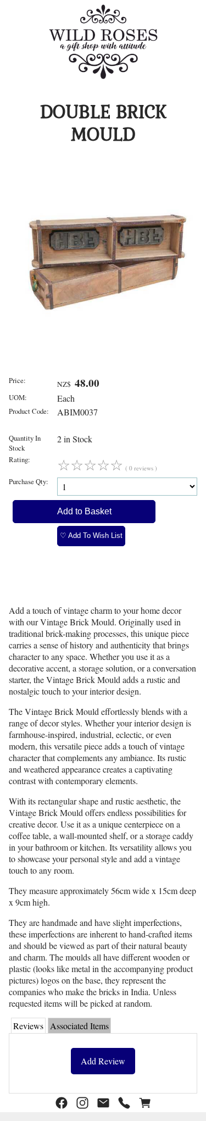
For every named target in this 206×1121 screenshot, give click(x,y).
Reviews (28, 1025)
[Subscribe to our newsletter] (103, 1103)
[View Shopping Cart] (145, 1103)
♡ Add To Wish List (91, 535)
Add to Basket (84, 511)
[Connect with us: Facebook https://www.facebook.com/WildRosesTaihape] (61, 1103)
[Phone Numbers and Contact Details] (124, 1103)
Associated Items (79, 1025)
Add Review (103, 1061)
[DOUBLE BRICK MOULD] (106, 346)
